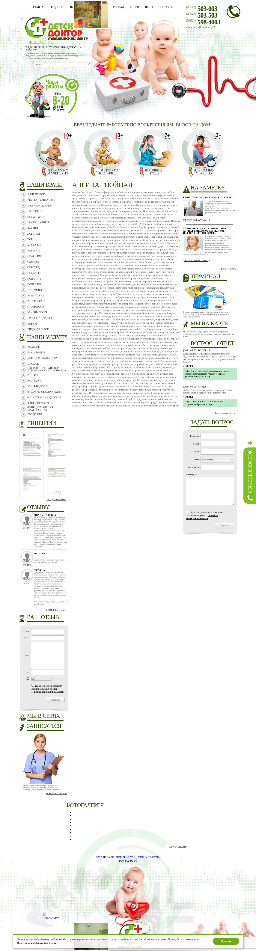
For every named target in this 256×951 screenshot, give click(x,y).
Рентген (33, 375)
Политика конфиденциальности (47, 692)
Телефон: (195, 451)
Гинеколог (35, 211)
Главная (39, 7)
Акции (134, 7)
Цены (149, 7)
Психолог (34, 284)
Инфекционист (38, 222)
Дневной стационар (42, 358)
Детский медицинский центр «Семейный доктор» (128, 856)
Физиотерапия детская (44, 397)
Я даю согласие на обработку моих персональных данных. (47, 689)
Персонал (117, 7)
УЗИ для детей (37, 386)
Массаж (33, 363)
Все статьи (228, 269)
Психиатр (34, 278)
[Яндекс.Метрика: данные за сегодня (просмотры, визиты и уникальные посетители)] (51, 916)
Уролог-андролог (40, 318)
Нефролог (34, 256)
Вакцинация (36, 352)
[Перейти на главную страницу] (56, 39)
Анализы (33, 347)
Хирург (32, 323)
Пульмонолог (37, 290)
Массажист (35, 245)
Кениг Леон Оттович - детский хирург (208, 197)
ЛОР (30, 239)
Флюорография (38, 403)
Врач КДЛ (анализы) (41, 200)
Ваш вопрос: (191, 474)
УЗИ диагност (37, 312)
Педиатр (33, 273)
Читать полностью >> (196, 220)
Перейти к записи (56, 793)
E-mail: (196, 444)
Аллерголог (36, 194)
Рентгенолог (36, 301)
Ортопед (33, 267)
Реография (34, 380)
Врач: (196, 459)
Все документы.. (56, 499)
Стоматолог (36, 306)
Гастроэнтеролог (39, 205)
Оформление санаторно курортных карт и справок (46, 369)
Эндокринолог (38, 329)
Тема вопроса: (192, 467)
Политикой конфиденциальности (37, 943)
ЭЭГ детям (34, 414)
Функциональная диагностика (40, 408)
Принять (226, 941)
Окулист (33, 261)
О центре (57, 7)
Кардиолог (35, 228)
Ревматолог (36, 295)
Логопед (33, 233)
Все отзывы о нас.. (55, 610)
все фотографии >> (179, 847)
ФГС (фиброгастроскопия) (45, 392)
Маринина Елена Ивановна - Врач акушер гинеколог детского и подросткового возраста (204, 230)
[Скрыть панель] (250, 442)
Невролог (34, 250)
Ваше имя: (194, 436)
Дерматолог (36, 216)
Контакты (166, 7)
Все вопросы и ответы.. (225, 413)
